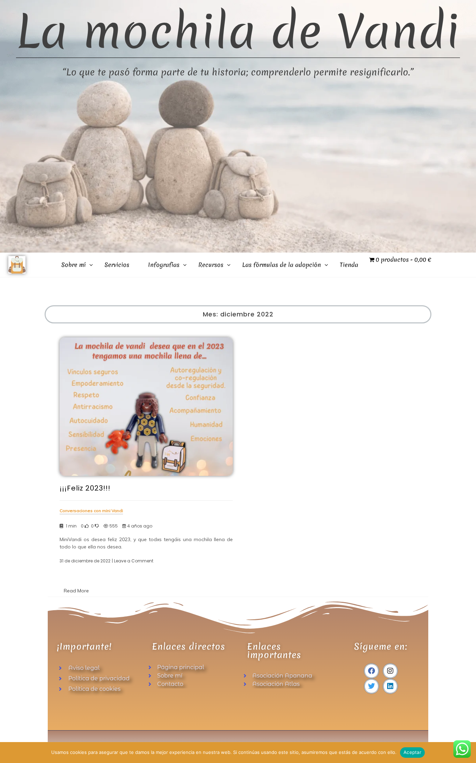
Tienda (349, 265)
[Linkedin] (390, 686)
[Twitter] (371, 686)
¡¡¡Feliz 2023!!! (85, 488)
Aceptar (412, 752)
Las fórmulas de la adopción (281, 265)
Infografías (163, 265)
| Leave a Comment (132, 561)
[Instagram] (390, 671)
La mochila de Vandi (238, 31)
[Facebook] (371, 671)
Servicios (117, 265)
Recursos (210, 265)
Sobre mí (73, 265)
